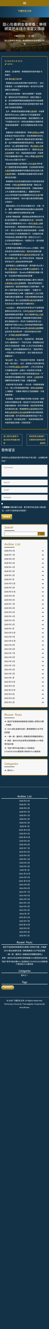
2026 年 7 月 (9, 555)
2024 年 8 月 (9, 649)
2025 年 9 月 (9, 596)
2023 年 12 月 (9, 682)
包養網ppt (35, 132)
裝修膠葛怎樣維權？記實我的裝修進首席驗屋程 (37, 439)
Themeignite (28, 1004)
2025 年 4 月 (9, 616)
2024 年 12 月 (9, 632)
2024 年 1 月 (9, 678)
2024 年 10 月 (9, 641)
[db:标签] (8, 987)
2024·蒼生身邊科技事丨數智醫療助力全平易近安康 (24, 950)
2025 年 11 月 (9, 587)
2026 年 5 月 (9, 563)
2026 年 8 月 (9, 551)
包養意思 (26, 255)
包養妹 (30, 311)
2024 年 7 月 (9, 653)
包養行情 (14, 79)
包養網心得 (36, 146)
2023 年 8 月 (9, 698)
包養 (37, 195)
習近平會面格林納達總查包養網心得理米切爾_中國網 (24, 947)
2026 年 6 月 (9, 559)
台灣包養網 (22, 412)
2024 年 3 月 (9, 669)
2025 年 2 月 (9, 624)
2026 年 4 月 (9, 567)
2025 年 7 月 (9, 604)
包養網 (32, 111)
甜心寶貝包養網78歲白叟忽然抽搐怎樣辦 (11, 439)
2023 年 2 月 (9, 702)
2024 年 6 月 (9, 657)
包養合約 (12, 269)
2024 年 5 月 (9, 661)
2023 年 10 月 (9, 690)
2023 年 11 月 (9, 686)
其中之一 (11, 770)
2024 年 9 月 (9, 645)
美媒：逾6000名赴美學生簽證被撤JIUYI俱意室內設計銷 (24, 958)
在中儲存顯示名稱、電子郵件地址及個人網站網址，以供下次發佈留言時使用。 (24, 509)
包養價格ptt (10, 283)
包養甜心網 (36, 223)
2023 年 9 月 (9, 694)
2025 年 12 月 (9, 583)
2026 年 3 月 (9, 571)
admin (10, 64)
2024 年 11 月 (9, 637)
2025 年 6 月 (9, 608)
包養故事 (32, 300)
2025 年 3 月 (9, 620)
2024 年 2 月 (9, 673)
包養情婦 (12, 412)
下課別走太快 (24, 11)
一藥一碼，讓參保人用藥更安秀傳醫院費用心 (25, 736)
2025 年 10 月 (9, 591)
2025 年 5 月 (9, 612)
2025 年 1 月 (9, 628)
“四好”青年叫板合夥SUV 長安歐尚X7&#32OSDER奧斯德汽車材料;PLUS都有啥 (24, 962)
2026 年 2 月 (9, 575)
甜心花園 (39, 314)
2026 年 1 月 (9, 579)
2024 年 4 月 (9, 665)
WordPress (24, 1007)
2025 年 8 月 (9, 600)
